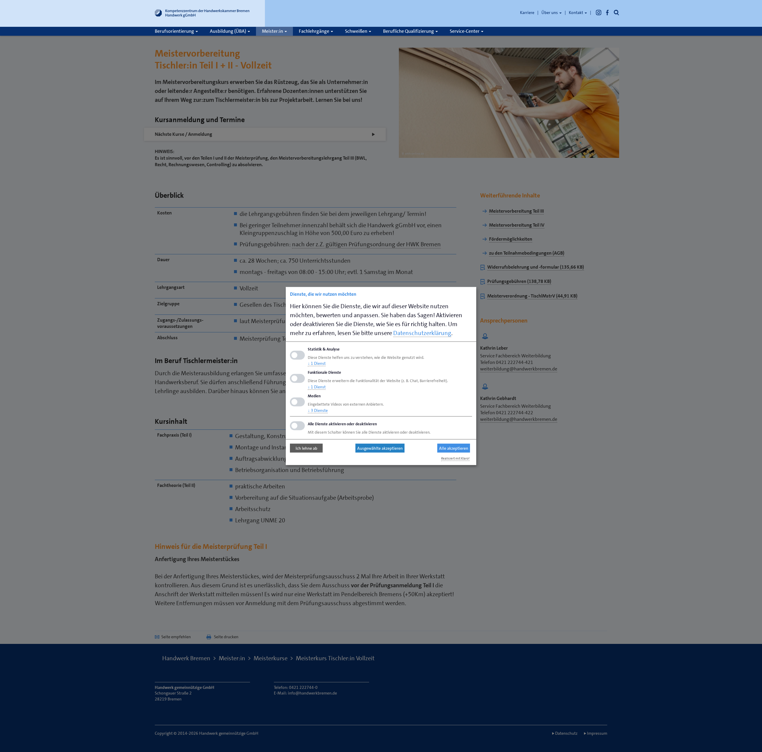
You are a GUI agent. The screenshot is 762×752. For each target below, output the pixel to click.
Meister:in (273, 31)
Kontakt (576, 12)
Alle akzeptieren (453, 448)
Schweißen (356, 31)
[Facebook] (607, 12)
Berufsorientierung (175, 31)
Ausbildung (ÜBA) (228, 31)
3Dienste (318, 410)
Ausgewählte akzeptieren (380, 448)
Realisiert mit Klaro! (455, 458)
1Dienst (317, 363)
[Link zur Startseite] (202, 14)
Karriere (527, 12)
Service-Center (465, 31)
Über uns (550, 12)
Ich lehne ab (306, 448)
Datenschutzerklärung (422, 333)
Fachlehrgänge (314, 31)
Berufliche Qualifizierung (409, 31)
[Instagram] (598, 12)
